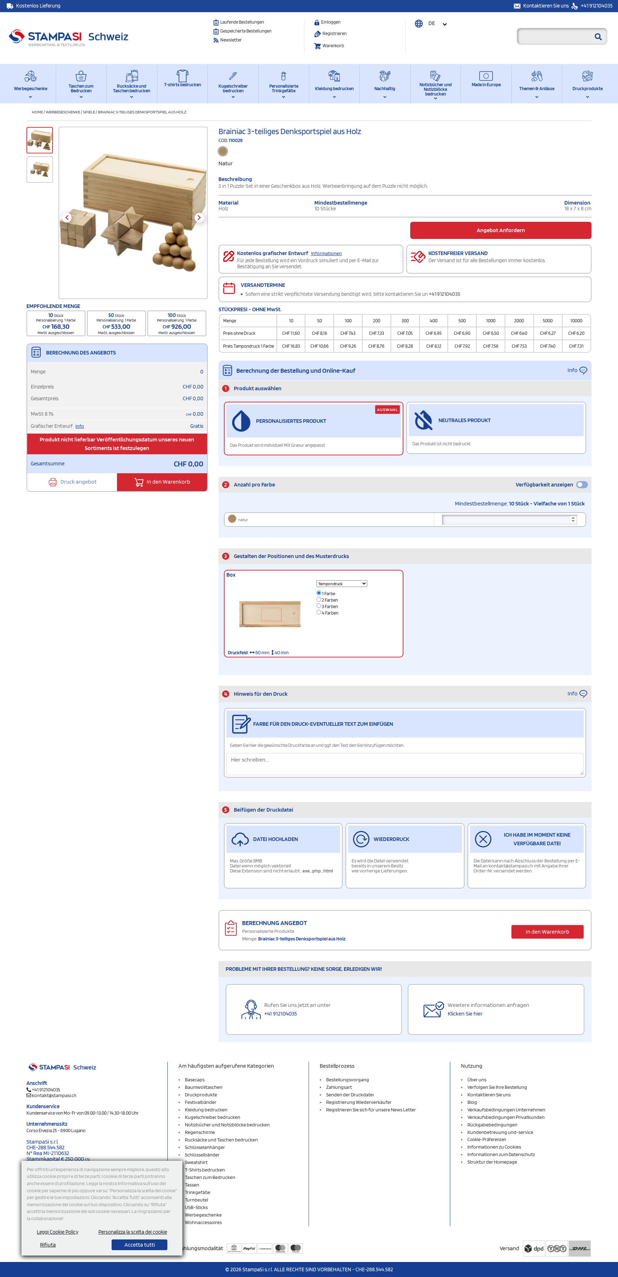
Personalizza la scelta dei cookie (132, 1232)
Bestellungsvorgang (347, 1079)
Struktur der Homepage (492, 1162)
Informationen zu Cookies (494, 1147)
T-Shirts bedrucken (205, 1170)
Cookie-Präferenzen (486, 1139)
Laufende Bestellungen (242, 22)
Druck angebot (78, 482)
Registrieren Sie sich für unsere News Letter (371, 1109)
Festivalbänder (200, 1102)
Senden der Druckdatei (350, 1094)
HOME (37, 111)
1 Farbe (328, 593)
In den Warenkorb (168, 482)
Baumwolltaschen (203, 1087)
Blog (472, 1102)
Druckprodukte (588, 88)
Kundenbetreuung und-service (500, 1132)
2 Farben (329, 600)
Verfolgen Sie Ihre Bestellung (497, 1087)
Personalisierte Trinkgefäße (283, 88)
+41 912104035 (596, 6)
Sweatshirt (196, 1162)
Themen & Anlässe (536, 88)
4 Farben (329, 613)
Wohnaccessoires (203, 1222)
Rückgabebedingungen (492, 1124)
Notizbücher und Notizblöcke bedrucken (436, 89)
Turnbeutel (196, 1200)
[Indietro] (67, 217)
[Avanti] (199, 217)
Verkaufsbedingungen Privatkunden (506, 1117)
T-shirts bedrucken (182, 84)
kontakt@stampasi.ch (54, 1095)
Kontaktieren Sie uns (546, 6)
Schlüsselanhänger (205, 1147)
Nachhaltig (384, 88)
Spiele (89, 111)
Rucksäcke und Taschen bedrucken (131, 88)
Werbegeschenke (30, 88)
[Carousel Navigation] (132, 217)
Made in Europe (486, 84)
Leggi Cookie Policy (57, 1232)
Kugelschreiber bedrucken (233, 88)
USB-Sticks (196, 1207)
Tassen (192, 1185)
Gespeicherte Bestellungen (245, 31)
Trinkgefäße (197, 1192)
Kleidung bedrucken (334, 88)
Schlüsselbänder (202, 1155)
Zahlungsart (339, 1087)
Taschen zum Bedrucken (81, 88)
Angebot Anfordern (501, 230)
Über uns (476, 1079)
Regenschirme (200, 1132)
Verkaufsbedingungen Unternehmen (506, 1109)
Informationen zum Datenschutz (501, 1154)
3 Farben (329, 606)
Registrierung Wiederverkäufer (359, 1102)
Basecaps (195, 1079)
